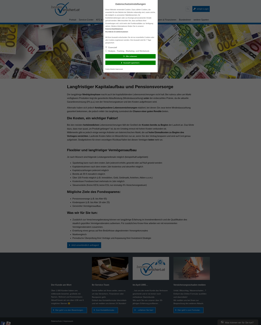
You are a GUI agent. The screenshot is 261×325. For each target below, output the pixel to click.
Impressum (119, 69)
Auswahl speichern (131, 63)
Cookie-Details (110, 69)
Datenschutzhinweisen (114, 29)
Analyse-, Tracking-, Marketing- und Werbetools (128, 51)
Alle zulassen (131, 56)
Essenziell (112, 47)
